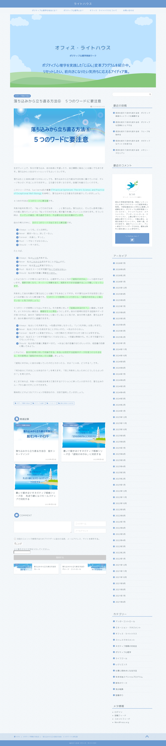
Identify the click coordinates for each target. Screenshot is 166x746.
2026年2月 (121, 275)
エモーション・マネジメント (128, 627)
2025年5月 (121, 318)
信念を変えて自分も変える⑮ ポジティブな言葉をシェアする (133, 123)
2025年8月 (121, 300)
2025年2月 (121, 337)
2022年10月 (121, 503)
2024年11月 (121, 349)
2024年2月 (121, 405)
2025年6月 (121, 312)
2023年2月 (121, 478)
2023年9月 (121, 435)
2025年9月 (121, 294)
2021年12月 (121, 565)
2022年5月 (121, 534)
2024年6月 (121, 380)
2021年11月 (121, 571)
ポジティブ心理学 (39, 403)
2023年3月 (121, 472)
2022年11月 (121, 497)
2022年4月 (121, 540)
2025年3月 (121, 331)
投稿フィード (120, 715)
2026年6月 (121, 269)
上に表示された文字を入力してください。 (32, 549)
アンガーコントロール (125, 621)
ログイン (118, 712)
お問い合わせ (128, 10)
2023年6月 (121, 454)
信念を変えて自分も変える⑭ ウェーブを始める (133, 133)
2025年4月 (121, 325)
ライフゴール (121, 658)
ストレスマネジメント (125, 640)
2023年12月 (121, 417)
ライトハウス (83, 3)
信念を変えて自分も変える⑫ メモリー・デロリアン (133, 151)
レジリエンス (52, 403)
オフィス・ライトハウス (126, 633)
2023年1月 (121, 485)
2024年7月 (121, 374)
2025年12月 (121, 288)
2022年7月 (121, 522)
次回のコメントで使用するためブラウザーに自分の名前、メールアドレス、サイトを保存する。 (58, 539)
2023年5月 (121, 460)
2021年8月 (121, 589)
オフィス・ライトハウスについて (103, 10)
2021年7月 (121, 595)
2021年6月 (121, 602)
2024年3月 (121, 398)
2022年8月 (121, 515)
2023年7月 (121, 448)
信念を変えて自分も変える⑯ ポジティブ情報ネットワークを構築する (133, 114)
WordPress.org (122, 722)
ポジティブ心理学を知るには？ (44, 10)
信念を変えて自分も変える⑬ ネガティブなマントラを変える (133, 142)
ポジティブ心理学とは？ (74, 10)
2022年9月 (121, 509)
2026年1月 (121, 281)
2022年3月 (121, 546)
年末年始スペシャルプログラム (129, 677)
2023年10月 (121, 429)
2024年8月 (121, 368)
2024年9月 (121, 361)
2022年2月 (121, 552)
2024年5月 (121, 386)
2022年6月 (121, 528)
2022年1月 (121, 558)
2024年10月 (121, 355)
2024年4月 (121, 392)
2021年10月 (121, 577)
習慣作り (119, 695)
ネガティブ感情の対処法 (22, 96)
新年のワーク (121, 683)
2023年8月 (121, 441)
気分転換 (119, 689)
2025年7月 (121, 306)
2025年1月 (121, 343)
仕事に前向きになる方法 (66, 403)
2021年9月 (121, 583)
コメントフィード (122, 719)
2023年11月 (121, 423)
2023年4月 (121, 466)
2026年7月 (121, 263)
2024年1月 (121, 411)
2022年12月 (121, 491)
